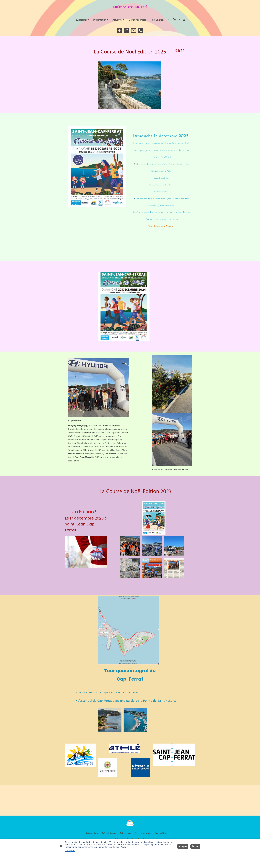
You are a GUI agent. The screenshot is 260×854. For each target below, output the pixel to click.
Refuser (195, 846)
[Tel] (140, 30)
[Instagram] (126, 30)
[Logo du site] (130, 11)
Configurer (70, 850)
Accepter (182, 846)
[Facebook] (119, 30)
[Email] (133, 30)
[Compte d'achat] (184, 19)
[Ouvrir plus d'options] (169, 19)
